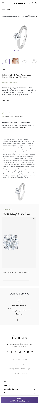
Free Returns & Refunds (12, 113)
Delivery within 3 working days (14, 116)
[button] (16, 61)
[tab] (17, 320)
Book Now (19, 314)
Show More (5, 100)
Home (3, 9)
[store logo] (19, 3)
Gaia (8, 9)
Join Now (22, 127)
